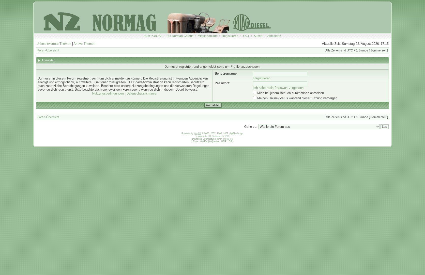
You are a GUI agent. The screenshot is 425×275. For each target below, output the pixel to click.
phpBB (197, 133)
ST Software (214, 136)
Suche (258, 36)
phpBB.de (228, 139)
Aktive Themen (84, 44)
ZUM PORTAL (153, 36)
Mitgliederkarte (208, 36)
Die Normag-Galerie (180, 36)
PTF (227, 136)
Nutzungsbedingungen (108, 93)
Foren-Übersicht (48, 50)
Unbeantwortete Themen (53, 44)
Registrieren (230, 36)
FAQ (246, 36)
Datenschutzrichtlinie (141, 93)
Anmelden (274, 36)
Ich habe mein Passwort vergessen (278, 88)
